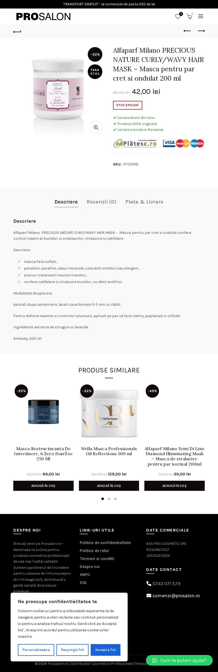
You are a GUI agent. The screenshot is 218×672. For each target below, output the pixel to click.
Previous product (187, 31)
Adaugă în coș (43, 486)
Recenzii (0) (101, 202)
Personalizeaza (36, 650)
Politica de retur (94, 550)
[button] (179, 660)
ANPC (85, 574)
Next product (200, 31)
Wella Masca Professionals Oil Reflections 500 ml (109, 451)
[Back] (17, 31)
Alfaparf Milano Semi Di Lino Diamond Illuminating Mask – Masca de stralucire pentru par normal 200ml (174, 456)
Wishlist (181, 14)
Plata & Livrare (144, 202)
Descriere (66, 202)
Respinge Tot (72, 650)
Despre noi (90, 566)
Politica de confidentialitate (105, 542)
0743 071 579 (167, 584)
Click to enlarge (96, 127)
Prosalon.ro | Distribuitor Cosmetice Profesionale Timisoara (99, 663)
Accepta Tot (105, 650)
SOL (83, 582)
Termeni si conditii (97, 558)
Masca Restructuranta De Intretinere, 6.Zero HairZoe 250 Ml (43, 453)
